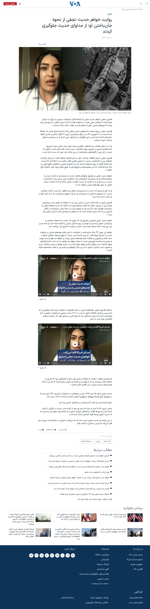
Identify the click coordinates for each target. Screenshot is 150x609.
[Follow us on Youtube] (57, 555)
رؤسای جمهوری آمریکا (99, 597)
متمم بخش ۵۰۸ (136, 554)
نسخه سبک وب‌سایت (100, 583)
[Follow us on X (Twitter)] (62, 555)
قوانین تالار (138, 569)
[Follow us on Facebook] (73, 555)
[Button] (42, 44)
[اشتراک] (31, 555)
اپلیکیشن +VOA (102, 554)
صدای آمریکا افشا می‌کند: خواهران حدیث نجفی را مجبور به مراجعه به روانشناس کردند (72, 327)
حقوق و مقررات (136, 564)
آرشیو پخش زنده (136, 602)
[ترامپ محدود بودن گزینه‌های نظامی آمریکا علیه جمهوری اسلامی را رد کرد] (135, 532)
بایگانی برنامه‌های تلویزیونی (97, 602)
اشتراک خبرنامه (103, 564)
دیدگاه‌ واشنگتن (67, 597)
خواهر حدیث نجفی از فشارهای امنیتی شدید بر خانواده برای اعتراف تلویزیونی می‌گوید (72, 258)
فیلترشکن (105, 559)
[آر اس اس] (42, 555)
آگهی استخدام (103, 569)
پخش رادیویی (103, 578)
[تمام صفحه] (101, 294)
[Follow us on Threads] (47, 555)
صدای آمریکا (103, 261)
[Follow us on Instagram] (52, 555)
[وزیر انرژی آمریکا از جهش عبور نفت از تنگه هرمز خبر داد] (135, 517)
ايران (109, 14)
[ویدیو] (20, 4)
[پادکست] (36, 555)
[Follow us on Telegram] (68, 555)
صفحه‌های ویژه (136, 597)
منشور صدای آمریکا (135, 559)
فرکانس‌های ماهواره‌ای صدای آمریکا (94, 574)
